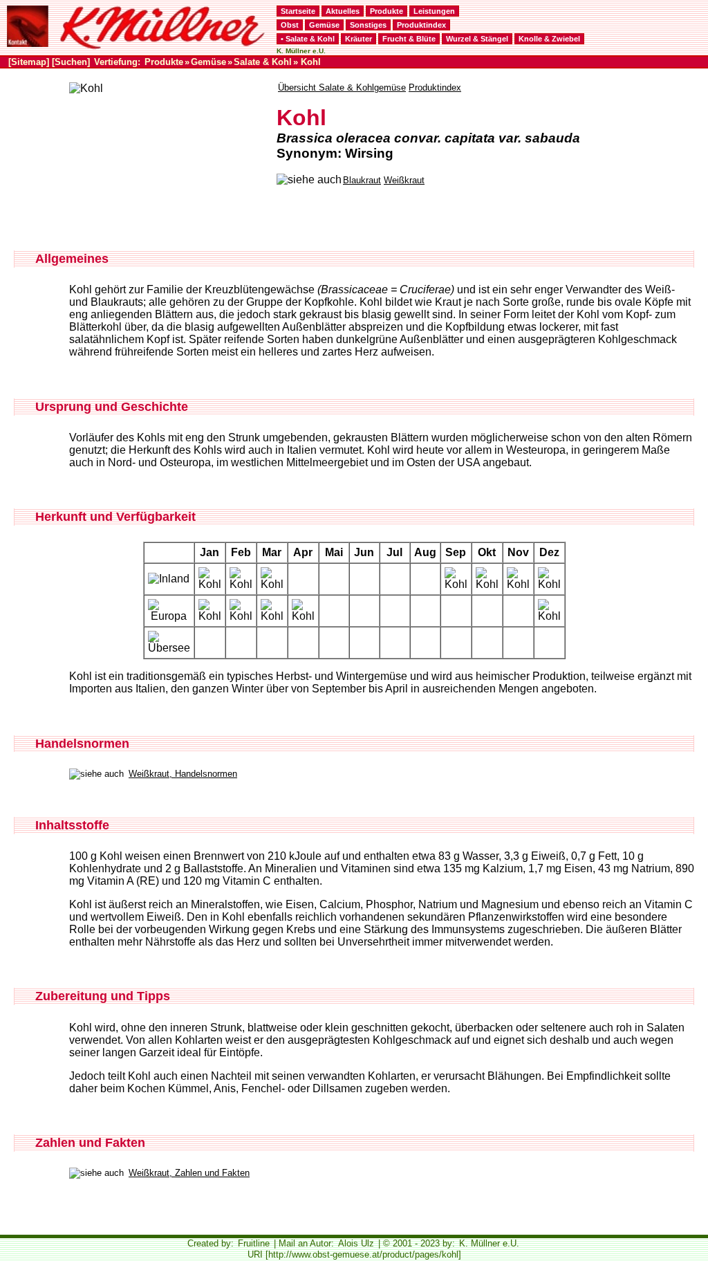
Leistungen (434, 11)
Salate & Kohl (263, 62)
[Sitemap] (28, 62)
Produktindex (421, 25)
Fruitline (254, 1243)
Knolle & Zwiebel (549, 39)
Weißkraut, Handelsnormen (183, 773)
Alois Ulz (356, 1243)
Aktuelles (343, 11)
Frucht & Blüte (409, 39)
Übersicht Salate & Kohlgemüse (342, 87)
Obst (290, 25)
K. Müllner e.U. (489, 1243)
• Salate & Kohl (308, 39)
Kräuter (358, 39)
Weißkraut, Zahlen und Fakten (189, 1173)
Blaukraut (362, 180)
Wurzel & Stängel (477, 39)
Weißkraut (404, 180)
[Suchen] (71, 62)
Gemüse (324, 25)
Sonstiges (368, 25)
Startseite (298, 11)
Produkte (386, 11)
